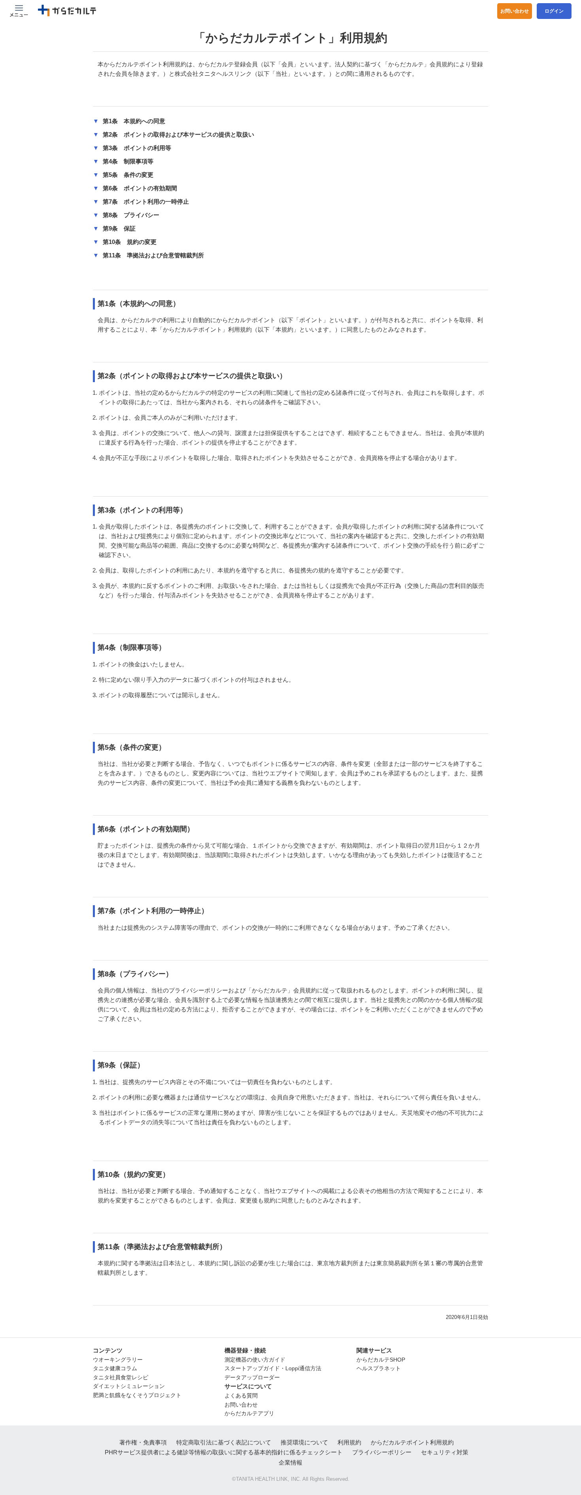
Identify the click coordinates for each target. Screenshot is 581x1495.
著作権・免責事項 (143, 1442)
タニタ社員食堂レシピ (120, 1377)
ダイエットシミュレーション (129, 1386)
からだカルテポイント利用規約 (412, 1442)
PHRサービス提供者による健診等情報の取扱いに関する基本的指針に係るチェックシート (224, 1452)
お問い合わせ (514, 11)
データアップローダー (252, 1377)
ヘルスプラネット (379, 1368)
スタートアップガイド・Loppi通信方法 (272, 1368)
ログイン (554, 11)
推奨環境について (304, 1442)
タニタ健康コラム (115, 1368)
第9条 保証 (119, 228)
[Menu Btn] (18, 11)
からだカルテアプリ (249, 1413)
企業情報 (290, 1462)
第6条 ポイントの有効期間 (140, 188)
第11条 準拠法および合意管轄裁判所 (153, 255)
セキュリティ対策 (444, 1452)
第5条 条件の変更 (128, 174)
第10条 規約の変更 (130, 241)
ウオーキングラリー (118, 1359)
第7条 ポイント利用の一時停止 (146, 201)
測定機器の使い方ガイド (254, 1359)
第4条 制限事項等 (128, 161)
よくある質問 (241, 1395)
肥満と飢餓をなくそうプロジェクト (137, 1395)
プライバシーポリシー (381, 1452)
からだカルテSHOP (381, 1359)
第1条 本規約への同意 (134, 121)
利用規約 (349, 1442)
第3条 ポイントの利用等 (137, 147)
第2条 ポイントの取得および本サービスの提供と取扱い (178, 134)
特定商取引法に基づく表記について (223, 1442)
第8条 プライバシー (131, 215)
